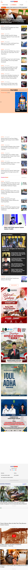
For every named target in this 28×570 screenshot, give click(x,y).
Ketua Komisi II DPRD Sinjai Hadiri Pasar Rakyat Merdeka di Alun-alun (9, 84)
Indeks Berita (14, 285)
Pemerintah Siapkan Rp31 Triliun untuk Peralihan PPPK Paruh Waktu (10, 163)
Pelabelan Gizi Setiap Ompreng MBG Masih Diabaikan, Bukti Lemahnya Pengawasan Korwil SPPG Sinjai (13, 21)
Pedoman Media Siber (5, 475)
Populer (21, 4)
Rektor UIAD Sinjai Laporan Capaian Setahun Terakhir (14, 228)
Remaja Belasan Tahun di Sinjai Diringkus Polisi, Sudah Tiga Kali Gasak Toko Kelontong (18, 254)
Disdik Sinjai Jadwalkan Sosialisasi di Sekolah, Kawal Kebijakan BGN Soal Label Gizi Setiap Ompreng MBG (10, 77)
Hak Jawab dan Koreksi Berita (7, 477)
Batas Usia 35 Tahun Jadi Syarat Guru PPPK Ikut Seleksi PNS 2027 (10, 44)
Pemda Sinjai (4, 92)
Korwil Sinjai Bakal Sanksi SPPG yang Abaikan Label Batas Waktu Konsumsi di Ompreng (10, 192)
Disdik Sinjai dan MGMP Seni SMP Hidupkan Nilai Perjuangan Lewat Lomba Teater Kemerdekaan (9, 69)
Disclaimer (16, 475)
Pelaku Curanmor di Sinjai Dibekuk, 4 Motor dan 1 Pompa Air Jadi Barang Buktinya (17, 270)
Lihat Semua (23, 177)
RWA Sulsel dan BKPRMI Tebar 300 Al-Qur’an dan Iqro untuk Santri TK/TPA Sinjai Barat (10, 53)
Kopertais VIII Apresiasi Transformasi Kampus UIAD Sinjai (10, 279)
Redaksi (2, 473)
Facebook (10, 471)
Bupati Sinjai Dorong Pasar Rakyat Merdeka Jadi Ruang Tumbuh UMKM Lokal (9, 140)
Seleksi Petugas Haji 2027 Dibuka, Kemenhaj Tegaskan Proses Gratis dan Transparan (10, 37)
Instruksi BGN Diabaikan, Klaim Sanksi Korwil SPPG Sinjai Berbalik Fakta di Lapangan (10, 148)
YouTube (16, 471)
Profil (15, 473)
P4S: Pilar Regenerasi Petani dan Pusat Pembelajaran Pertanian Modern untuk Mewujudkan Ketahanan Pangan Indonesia (10, 184)
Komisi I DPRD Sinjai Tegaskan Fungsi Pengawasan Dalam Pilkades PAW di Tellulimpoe (10, 208)
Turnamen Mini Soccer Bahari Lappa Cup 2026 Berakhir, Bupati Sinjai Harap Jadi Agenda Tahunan (10, 156)
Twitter (14, 471)
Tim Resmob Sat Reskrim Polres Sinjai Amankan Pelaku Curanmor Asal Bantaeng (18, 259)
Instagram (12, 471)
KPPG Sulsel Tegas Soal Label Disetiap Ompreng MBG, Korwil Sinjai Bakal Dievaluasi (10, 61)
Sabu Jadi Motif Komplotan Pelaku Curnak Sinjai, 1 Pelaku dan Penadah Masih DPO (18, 265)
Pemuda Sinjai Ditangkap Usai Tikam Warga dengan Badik (10, 28)
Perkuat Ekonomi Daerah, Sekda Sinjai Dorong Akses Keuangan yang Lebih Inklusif (10, 172)
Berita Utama (5, 4)
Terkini (14, 4)
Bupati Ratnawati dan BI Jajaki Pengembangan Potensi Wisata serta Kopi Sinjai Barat (10, 200)
